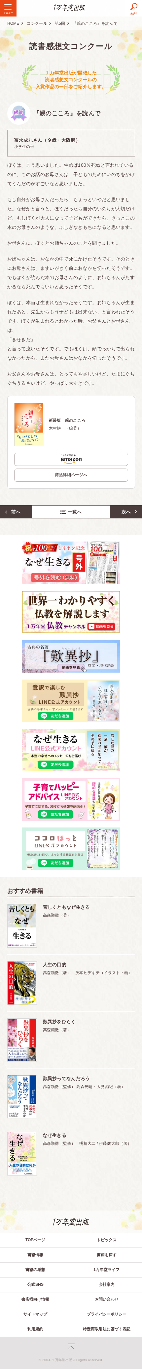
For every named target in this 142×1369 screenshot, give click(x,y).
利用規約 (35, 1329)
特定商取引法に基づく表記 (106, 1329)
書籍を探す (107, 1254)
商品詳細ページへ (71, 475)
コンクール (37, 23)
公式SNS (35, 1284)
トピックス (107, 1240)
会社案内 (107, 1284)
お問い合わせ (107, 1299)
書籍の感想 (35, 1269)
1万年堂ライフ (106, 1269)
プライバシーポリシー (106, 1314)
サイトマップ (35, 1314)
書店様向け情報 (35, 1299)
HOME (13, 23)
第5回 (60, 23)
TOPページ (35, 1240)
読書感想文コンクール (70, 46)
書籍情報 (35, 1254)
